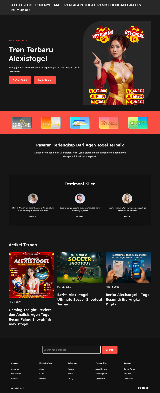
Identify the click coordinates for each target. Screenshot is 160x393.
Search (110, 349)
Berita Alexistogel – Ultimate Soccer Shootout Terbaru (79, 299)
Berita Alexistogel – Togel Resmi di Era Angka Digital (128, 299)
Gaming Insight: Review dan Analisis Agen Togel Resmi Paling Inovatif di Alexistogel (30, 317)
